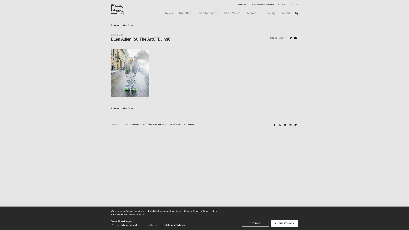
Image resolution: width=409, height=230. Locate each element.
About (286, 13)
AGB (144, 124)
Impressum (135, 124)
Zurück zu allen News (123, 25)
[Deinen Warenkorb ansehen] (295, 14)
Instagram (279, 125)
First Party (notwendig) (126, 225)
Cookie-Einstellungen (177, 124)
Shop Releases (207, 13)
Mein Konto (243, 5)
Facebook (274, 125)
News (169, 13)
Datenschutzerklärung (157, 124)
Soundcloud (290, 125)
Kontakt (281, 5)
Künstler (185, 13)
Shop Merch (232, 13)
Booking (269, 13)
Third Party (151, 225)
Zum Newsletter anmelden (263, 5)
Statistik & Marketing (175, 225)
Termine (252, 13)
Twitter (295, 125)
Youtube (285, 125)
